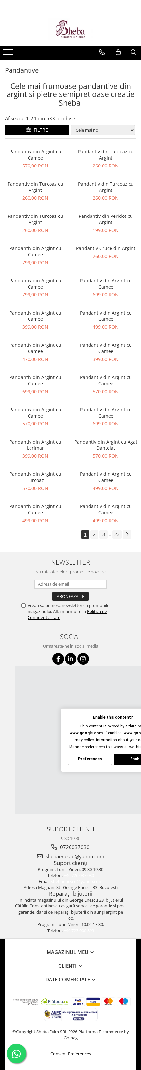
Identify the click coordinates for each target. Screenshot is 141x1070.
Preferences (90, 759)
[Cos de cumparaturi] (118, 52)
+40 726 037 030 (79, 875)
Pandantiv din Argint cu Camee (35, 154)
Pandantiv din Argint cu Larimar (35, 445)
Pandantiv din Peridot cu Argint (106, 219)
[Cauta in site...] (133, 52)
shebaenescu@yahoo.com (74, 856)
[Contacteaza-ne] (101, 52)
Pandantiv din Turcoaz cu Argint (106, 154)
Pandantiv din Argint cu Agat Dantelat (105, 445)
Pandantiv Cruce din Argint (105, 248)
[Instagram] (83, 659)
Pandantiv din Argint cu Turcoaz (35, 477)
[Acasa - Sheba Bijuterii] (70, 29)
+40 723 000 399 (79, 930)
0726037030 (74, 847)
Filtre (39, 130)
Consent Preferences (70, 1054)
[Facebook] (58, 659)
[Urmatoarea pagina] (127, 534)
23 (117, 534)
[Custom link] (9, 54)
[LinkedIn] (70, 659)
